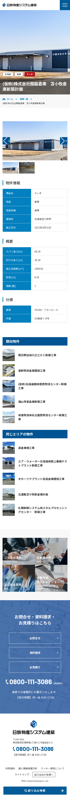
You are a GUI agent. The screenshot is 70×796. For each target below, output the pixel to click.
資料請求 (35, 653)
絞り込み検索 (37, 790)
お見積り (35, 667)
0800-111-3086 (36, 681)
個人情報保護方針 (27, 768)
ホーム (10, 98)
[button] (63, 141)
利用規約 (10, 768)
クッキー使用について (53, 768)
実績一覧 (24, 98)
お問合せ (35, 638)
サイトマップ (22, 774)
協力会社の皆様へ (43, 774)
